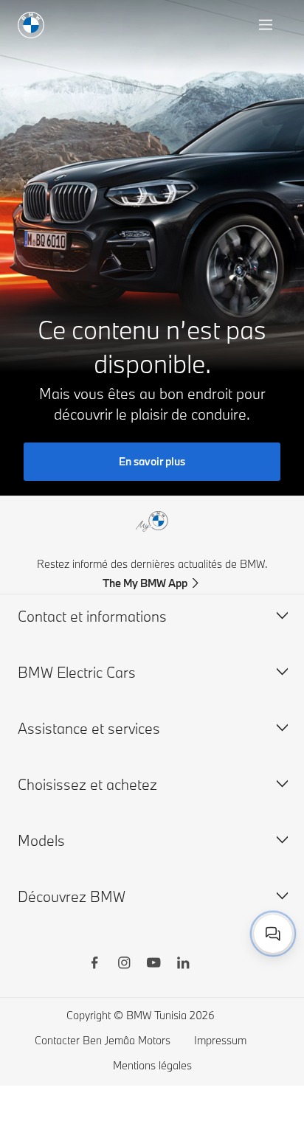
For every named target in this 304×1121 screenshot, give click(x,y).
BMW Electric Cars (77, 672)
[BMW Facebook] (94, 964)
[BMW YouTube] (153, 964)
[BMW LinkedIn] (183, 964)
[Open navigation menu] (267, 25)
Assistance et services (89, 728)
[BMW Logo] (31, 25)
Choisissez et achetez (87, 784)
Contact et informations (92, 616)
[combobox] (273, 933)
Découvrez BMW (71, 896)
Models (41, 840)
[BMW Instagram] (124, 964)
